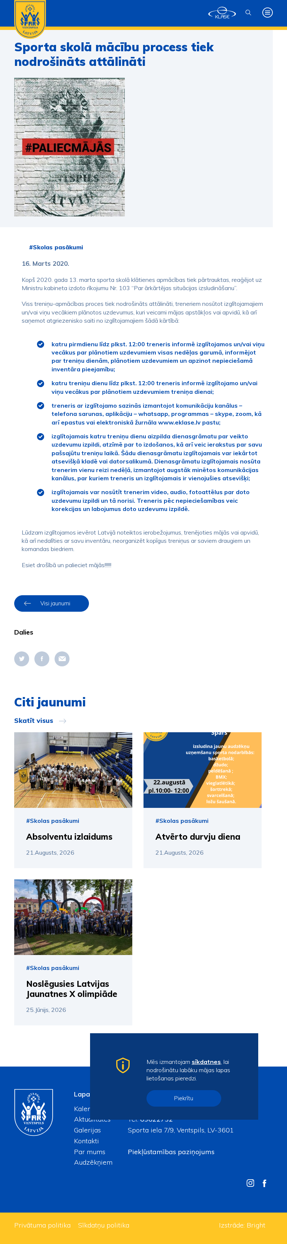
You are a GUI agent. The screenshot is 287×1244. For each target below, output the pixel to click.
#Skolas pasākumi (56, 247)
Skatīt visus (33, 721)
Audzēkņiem (93, 1162)
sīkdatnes (206, 1061)
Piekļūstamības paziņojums (171, 1151)
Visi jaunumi (55, 603)
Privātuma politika (42, 1225)
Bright (256, 1225)
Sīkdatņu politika (103, 1225)
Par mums (89, 1151)
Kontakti (86, 1141)
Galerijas (87, 1130)
